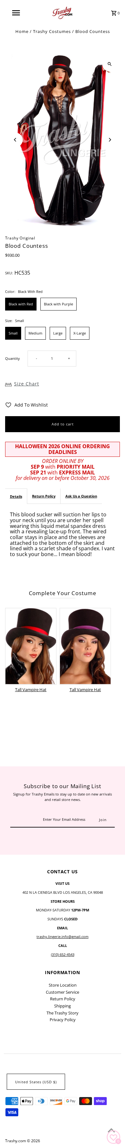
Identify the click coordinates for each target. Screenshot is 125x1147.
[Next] (109, 140)
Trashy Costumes (52, 31)
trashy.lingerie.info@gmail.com (62, 936)
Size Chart (26, 384)
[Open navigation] (16, 13)
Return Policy (43, 496)
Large (58, 333)
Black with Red (21, 304)
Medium (35, 333)
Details (16, 496)
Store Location (63, 985)
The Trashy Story (62, 1013)
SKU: (9, 273)
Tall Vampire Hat (30, 689)
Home (22, 31)
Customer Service (62, 992)
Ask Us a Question (81, 496)
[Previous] (15, 140)
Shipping (62, 1006)
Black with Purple (58, 304)
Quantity (12, 358)
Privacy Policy (63, 1019)
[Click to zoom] (109, 64)
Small (13, 333)
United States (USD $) (36, 1081)
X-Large (79, 333)
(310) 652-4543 (62, 954)
